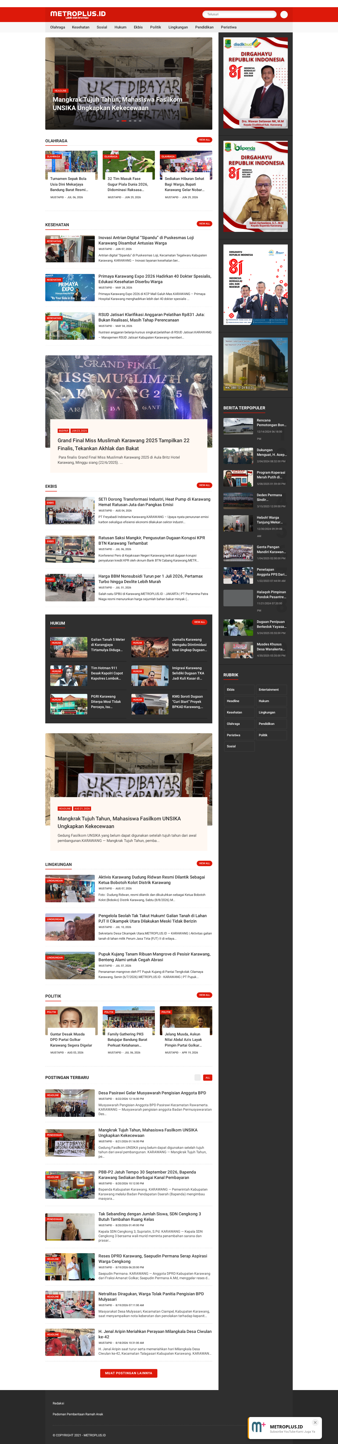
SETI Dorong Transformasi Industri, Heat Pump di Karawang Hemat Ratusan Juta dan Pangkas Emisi (154, 502)
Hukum (264, 701)
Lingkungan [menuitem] (178, 27)
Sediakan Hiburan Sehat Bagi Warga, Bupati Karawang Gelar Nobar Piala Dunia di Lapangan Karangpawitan (185, 184)
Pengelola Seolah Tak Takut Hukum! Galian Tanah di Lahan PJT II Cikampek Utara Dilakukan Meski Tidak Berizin (152, 918)
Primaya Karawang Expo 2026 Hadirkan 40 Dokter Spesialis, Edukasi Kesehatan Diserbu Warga (154, 279)
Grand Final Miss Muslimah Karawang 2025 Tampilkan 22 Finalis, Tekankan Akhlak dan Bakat (124, 444)
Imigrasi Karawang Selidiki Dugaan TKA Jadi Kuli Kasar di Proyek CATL (188, 673)
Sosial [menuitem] (102, 27)
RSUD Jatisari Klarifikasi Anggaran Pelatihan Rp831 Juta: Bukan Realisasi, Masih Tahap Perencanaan (151, 317)
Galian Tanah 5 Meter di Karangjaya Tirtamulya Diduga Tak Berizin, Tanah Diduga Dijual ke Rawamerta (108, 645)
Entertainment (269, 689)
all (208, 1077)
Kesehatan (234, 712)
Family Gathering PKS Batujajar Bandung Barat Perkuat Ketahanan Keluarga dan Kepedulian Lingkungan (128, 1040)
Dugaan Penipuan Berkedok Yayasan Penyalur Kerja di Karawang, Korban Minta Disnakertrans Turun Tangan (271, 624)
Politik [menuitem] (155, 27)
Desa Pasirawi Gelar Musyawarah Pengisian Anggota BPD (152, 1092)
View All (204, 139)
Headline (233, 701)
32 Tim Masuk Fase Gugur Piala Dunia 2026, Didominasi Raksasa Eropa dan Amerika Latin (128, 184)
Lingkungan (267, 712)
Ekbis (231, 689)
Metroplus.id (95, 1435)
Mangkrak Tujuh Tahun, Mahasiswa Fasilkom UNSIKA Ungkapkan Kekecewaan (119, 823)
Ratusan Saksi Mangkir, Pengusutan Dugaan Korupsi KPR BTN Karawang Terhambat (151, 540)
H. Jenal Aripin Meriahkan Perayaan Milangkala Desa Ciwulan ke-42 (155, 1334)
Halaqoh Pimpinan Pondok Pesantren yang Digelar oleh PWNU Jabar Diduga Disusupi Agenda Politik (271, 594)
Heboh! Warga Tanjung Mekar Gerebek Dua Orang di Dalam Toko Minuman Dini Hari (272, 520)
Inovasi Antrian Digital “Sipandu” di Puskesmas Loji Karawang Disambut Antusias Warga (146, 240)
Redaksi (58, 1403)
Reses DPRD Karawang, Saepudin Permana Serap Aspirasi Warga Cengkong (152, 1258)
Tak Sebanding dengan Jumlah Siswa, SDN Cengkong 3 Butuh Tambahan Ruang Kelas (149, 1216)
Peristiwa (233, 735)
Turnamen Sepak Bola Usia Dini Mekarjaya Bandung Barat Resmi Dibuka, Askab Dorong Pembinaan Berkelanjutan (71, 184)
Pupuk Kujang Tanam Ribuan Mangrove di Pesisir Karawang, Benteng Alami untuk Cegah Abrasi (154, 957)
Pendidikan (266, 724)
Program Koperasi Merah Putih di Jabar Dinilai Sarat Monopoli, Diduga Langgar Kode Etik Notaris (271, 475)
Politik (263, 735)
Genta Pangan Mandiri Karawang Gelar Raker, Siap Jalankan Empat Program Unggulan (271, 549)
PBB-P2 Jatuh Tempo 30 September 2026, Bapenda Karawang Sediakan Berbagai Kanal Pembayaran (128, 104)
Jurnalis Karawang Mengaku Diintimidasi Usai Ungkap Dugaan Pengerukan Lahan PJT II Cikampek (189, 645)
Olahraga (233, 724)
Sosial (231, 746)
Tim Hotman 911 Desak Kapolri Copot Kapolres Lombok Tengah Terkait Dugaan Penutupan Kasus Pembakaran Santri (107, 673)
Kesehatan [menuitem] (80, 27)
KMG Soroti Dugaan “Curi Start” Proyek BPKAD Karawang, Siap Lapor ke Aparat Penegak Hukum (188, 702)
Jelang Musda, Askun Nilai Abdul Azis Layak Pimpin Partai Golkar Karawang (183, 1040)
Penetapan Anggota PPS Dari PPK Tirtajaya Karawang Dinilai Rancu (271, 572)
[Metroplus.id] (78, 17)
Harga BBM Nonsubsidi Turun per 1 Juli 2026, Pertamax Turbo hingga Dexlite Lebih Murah (150, 579)
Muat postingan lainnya (128, 1373)
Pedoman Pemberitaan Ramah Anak (78, 1414)
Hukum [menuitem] (120, 27)
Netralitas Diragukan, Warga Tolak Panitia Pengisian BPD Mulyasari (151, 1296)
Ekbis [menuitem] (138, 27)
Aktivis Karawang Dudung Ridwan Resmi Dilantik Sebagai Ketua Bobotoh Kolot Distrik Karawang (151, 880)
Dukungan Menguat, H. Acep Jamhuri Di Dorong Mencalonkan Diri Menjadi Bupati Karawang (271, 452)
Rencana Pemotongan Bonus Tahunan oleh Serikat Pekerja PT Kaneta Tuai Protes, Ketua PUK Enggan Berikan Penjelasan (272, 423)
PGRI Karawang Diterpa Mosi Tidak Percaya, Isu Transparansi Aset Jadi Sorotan (106, 702)
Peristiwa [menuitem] (229, 27)
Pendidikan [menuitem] (204, 27)
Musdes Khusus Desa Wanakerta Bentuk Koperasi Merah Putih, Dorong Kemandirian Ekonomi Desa (270, 647)
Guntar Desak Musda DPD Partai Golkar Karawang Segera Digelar (71, 1040)
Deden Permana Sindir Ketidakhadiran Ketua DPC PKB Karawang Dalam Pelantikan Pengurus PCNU (270, 497)
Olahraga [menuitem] (57, 27)
